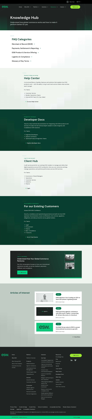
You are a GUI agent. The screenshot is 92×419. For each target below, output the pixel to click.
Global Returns (30, 374)
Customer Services (31, 382)
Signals (57, 366)
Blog (57, 359)
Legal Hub (18, 409)
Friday (78, 417)
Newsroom (58, 361)
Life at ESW (58, 384)
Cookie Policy (32, 407)
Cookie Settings (23, 407)
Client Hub (71, 2)
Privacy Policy (13, 407)
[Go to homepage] (5, 7)
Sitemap (12, 409)
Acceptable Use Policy (55, 407)
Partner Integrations (31, 394)
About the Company (17, 363)
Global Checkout (30, 363)
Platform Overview (30, 358)
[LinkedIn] (71, 361)
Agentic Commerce (31, 366)
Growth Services (30, 380)
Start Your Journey (60, 386)
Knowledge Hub (59, 357)
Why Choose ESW (16, 361)
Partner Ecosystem (31, 391)
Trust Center (59, 368)
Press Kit (58, 363)
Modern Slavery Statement (69, 407)
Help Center (59, 371)
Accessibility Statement (29, 409)
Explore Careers (60, 382)
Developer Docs (60, 374)
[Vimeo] (75, 361)
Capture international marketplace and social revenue (47, 365)
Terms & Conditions (43, 407)
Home (13, 354)
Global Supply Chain (31, 372)
